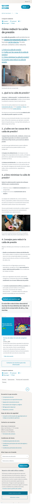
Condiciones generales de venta (11, 441)
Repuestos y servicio (8, 409)
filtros (24, 107)
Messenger (6, 23)
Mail (13, 23)
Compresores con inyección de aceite (12, 399)
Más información (8, 356)
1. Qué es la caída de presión (11, 50)
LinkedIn (5, 21)
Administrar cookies (14, 497)
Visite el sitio (24, 466)
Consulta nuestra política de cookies (12, 488)
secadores (19, 107)
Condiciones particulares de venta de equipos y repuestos (15, 444)
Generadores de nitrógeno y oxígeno (12, 404)
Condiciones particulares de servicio (12, 448)
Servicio (4, 379)
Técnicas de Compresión (22, 379)
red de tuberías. (17, 108)
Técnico (4, 382)
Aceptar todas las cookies (15, 493)
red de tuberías (13, 42)
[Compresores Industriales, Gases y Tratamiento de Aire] (13, 13)
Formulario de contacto (9, 434)
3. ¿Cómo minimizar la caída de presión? (15, 57)
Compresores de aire (8, 397)
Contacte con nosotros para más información (16, 363)
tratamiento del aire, (7, 107)
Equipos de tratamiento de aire (11, 402)
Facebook (13, 21)
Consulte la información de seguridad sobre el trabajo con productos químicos (15, 417)
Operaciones (11, 379)
